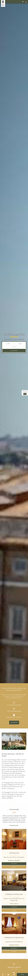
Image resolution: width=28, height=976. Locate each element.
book (25, 393)
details (14, 867)
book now (14, 350)
